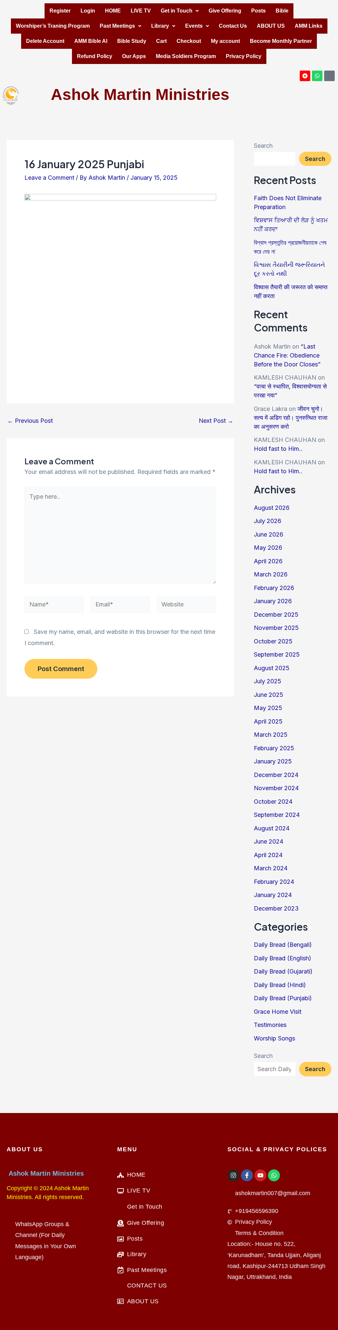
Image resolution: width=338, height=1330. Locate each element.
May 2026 (268, 547)
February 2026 (274, 587)
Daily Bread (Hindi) (280, 984)
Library (160, 26)
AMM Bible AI (90, 41)
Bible (282, 11)
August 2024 (271, 828)
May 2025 (268, 707)
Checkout (189, 41)
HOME (113, 11)
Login (88, 11)
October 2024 (273, 801)
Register (60, 11)
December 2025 (276, 614)
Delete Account (45, 41)
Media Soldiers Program (186, 56)
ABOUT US (271, 26)
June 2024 (268, 841)
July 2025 (267, 681)
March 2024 (270, 868)
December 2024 (276, 774)
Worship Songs (274, 1038)
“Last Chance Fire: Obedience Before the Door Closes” (287, 355)
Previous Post (30, 421)
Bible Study (131, 41)
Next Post (216, 421)
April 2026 (268, 561)
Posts (258, 11)
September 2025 (277, 654)
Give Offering (225, 11)
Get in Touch (176, 11)
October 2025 (273, 641)
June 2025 (268, 694)
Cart (161, 41)
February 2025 (274, 748)
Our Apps (134, 56)
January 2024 (273, 894)
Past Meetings (117, 26)
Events (194, 26)
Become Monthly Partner (281, 41)
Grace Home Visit (277, 1011)
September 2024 (277, 814)
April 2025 (268, 721)
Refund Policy (94, 56)
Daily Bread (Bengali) (283, 944)
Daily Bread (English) (282, 958)
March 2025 (270, 734)
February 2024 (274, 881)
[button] (180, 10)
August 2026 (271, 507)
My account (225, 41)
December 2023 (276, 908)
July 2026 (267, 520)
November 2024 (276, 788)
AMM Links (308, 26)
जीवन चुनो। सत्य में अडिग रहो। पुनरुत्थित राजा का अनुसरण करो (290, 417)
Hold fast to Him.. (278, 448)
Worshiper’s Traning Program (53, 26)
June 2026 (268, 534)
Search (263, 145)
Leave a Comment (49, 177)
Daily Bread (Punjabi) (283, 998)
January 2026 (273, 601)
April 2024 (268, 854)
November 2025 (276, 627)
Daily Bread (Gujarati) (283, 971)
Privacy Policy (243, 56)
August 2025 (271, 668)
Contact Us (233, 26)
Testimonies (270, 1024)
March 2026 (270, 574)
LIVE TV (141, 11)
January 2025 (273, 761)
